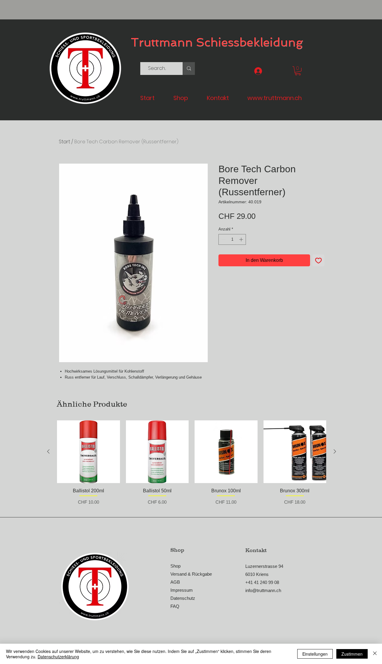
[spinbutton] (232, 239)
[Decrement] (223, 239)
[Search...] (189, 68)
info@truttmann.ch (263, 590)
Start (64, 141)
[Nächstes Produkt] (334, 451)
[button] (297, 70)
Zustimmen (352, 654)
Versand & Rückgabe (191, 574)
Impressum (181, 590)
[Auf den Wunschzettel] (318, 260)
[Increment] (241, 239)
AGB (175, 582)
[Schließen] (374, 653)
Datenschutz (182, 598)
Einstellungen (315, 654)
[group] (191, 466)
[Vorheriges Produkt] (48, 451)
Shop (175, 565)
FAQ (174, 606)
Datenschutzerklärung (58, 657)
